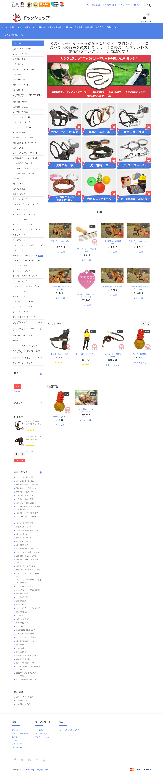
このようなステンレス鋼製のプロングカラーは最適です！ (108, 49)
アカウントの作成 (42, 737)
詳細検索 (17, 391)
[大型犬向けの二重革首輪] (112, 275)
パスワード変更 (41, 734)
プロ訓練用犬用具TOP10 (25, 492)
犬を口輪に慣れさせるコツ (26, 495)
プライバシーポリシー (20, 734)
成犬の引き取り (22, 623)
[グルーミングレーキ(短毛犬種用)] (86, 234)
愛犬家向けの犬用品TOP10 (26, 488)
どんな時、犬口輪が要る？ (26, 503)
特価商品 (53, 386)
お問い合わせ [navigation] (96, 5)
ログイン (140, 5)
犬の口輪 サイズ (23, 704)
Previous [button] (16, 454)
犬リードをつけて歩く (24, 538)
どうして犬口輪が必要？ (25, 477)
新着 (99, 212)
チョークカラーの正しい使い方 (28, 552)
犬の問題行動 (21, 615)
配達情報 (15, 730)
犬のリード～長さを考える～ (27, 530)
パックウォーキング (23, 541)
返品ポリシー (17, 737)
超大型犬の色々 (22, 652)
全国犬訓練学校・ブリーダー (27, 485)
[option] (59, 350)
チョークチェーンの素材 (25, 634)
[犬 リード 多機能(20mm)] (113, 339)
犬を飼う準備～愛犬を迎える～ (28, 656)
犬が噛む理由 (21, 601)
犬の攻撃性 (20, 645)
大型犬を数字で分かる (24, 527)
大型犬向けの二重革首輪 (112, 287)
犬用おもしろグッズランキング (28, 608)
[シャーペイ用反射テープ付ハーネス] (138, 275)
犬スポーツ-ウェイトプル (25, 566)
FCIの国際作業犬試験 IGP (26, 679)
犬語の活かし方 (22, 612)
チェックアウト (126, 5)
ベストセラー (56, 323)
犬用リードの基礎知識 (24, 523)
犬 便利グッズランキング (26, 641)
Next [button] (22, 454)
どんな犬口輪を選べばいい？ (27, 481)
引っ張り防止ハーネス (59, 354)
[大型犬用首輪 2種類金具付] (112, 230)
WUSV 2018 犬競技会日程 (25, 630)
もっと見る (19, 460)
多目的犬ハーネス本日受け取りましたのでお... (33, 439)
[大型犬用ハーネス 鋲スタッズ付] (60, 230)
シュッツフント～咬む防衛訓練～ (28, 590)
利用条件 (15, 740)
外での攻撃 (20, 604)
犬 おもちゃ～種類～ (24, 586)
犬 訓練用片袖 (22, 597)
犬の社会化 (20, 648)
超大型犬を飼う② (23, 659)
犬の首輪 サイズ (23, 700)
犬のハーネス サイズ (24, 697)
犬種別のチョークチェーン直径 (28, 570)
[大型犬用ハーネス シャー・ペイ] (138, 230)
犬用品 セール (22, 534)
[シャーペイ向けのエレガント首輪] (60, 275)
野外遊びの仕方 (22, 593)
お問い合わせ (17, 748)
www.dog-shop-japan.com (37, 770)
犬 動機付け (21, 626)
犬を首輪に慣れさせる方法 (26, 556)
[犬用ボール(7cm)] (139, 339)
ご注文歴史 (39, 730)
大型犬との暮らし (23, 619)
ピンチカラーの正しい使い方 (27, 549)
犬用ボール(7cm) (140, 354)
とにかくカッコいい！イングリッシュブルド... (33, 424)
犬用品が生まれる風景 (24, 499)
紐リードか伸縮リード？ (25, 663)
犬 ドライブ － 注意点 (26, 637)
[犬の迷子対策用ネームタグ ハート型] (86, 279)
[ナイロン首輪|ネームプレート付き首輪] (86, 397)
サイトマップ (17, 744)
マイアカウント (110, 5)
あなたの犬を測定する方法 (69, 730)
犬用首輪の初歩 (22, 545)
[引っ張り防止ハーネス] (59, 339)
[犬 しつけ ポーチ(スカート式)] (86, 339)
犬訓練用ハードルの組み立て (27, 513)
